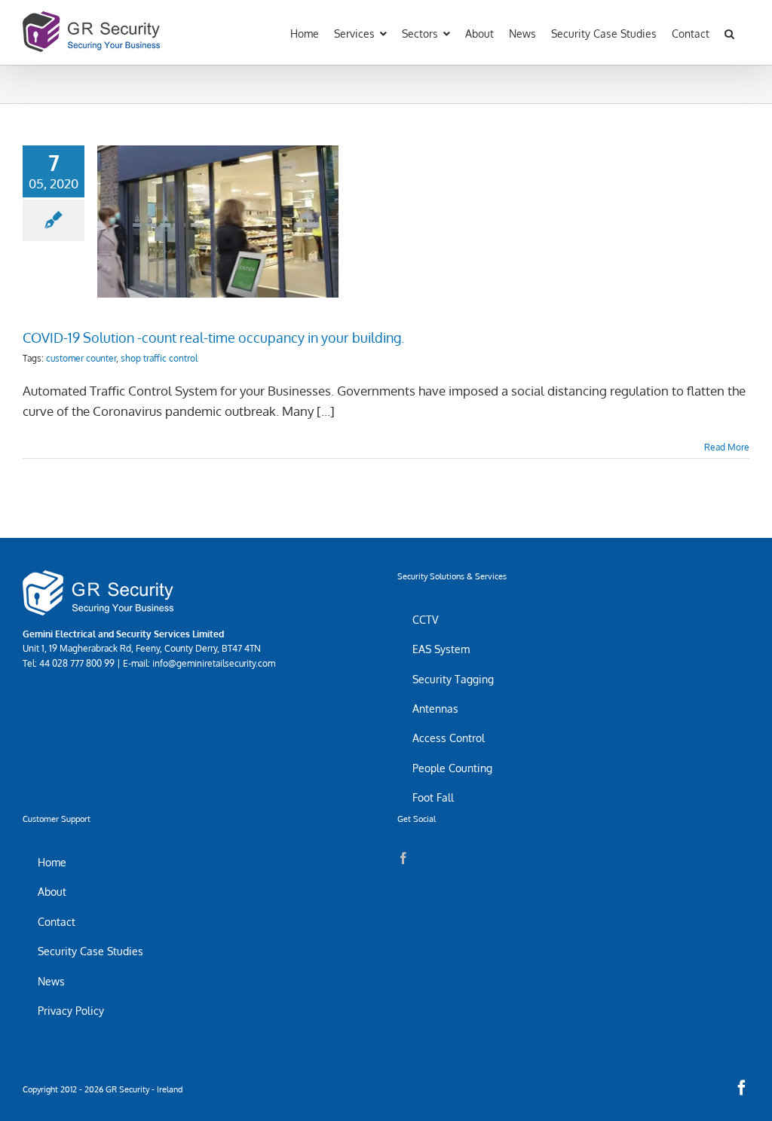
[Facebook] (403, 858)
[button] (729, 32)
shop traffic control (159, 358)
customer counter (81, 358)
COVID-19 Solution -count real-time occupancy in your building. (218, 202)
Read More (726, 447)
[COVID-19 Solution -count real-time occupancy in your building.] (218, 221)
